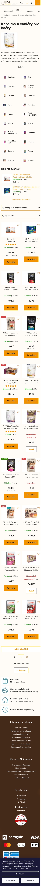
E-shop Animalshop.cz (21, 765)
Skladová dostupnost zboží (21, 740)
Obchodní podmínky (21, 734)
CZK (17, 10)
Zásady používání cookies (21, 747)
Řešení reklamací (21, 774)
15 (27, 657)
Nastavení (20, 874)
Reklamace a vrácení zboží (21, 731)
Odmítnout (10, 881)
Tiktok (22, 802)
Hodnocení (21, 807)
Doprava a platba (21, 728)
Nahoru (22, 670)
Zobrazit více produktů (20, 199)
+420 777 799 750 (21, 778)
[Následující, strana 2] (21, 657)
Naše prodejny (21, 768)
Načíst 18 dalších (21, 649)
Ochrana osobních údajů (21, 744)
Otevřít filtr (9, 216)
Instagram (22, 799)
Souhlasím (30, 881)
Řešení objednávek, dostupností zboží (21, 771)
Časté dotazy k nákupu (21, 737)
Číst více (21, 67)
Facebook (22, 796)
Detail (31, 449)
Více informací (23, 868)
